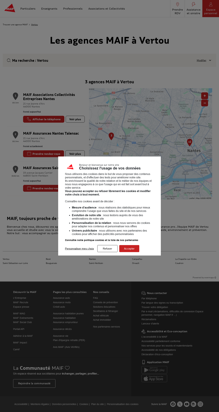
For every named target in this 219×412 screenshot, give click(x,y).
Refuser (107, 248)
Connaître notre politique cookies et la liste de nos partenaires (101, 240)
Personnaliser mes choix (79, 248)
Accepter (129, 248)
